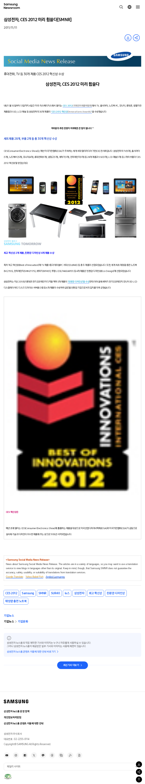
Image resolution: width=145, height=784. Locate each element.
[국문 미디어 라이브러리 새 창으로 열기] (61, 755)
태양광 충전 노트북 (16, 601)
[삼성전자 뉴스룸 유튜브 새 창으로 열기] (7, 755)
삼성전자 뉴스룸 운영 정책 (16, 711)
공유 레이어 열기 (136, 37)
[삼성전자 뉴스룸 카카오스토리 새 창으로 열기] (43, 755)
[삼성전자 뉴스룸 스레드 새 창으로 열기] (52, 755)
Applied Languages (55, 576)
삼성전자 (79, 593)
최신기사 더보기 (71, 665)
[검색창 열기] (121, 7)
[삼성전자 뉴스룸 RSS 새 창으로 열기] (70, 755)
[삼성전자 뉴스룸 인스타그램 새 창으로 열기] (16, 755)
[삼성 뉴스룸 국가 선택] (129, 7)
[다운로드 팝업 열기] (139, 764)
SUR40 (55, 593)
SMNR (42, 593)
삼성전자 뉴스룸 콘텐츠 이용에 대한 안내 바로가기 (31, 651)
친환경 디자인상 (116, 593)
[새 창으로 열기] (8, 776)
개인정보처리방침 (12, 717)
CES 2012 (11, 593)
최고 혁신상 (95, 593)
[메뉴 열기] (137, 7)
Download (128, 37)
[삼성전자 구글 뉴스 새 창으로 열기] (79, 755)
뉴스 (67, 593)
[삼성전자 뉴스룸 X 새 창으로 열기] (34, 755)
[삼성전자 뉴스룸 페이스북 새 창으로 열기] (25, 755)
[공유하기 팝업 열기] (139, 772)
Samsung (28, 593)
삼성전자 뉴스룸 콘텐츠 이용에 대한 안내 (23, 723)
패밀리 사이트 (14, 766)
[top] (139, 779)
